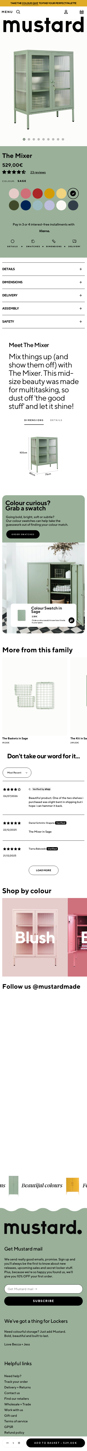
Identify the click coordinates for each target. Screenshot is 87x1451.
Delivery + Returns (17, 1387)
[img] (12, 789)
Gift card (10, 1415)
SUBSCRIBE (43, 1301)
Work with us (13, 1410)
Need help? (12, 1376)
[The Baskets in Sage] (34, 696)
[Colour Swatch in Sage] (21, 613)
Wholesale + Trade (17, 1404)
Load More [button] (43, 870)
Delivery (10, 295)
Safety (8, 321)
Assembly (10, 308)
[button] (14, 172)
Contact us (12, 1393)
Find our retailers (16, 1399)
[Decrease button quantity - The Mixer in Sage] (6, 1442)
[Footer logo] (43, 1227)
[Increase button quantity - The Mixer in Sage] (19, 1442)
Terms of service (16, 1421)
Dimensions (12, 282)
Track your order (16, 1382)
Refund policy (14, 1432)
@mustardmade (56, 986)
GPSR (8, 1427)
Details (8, 269)
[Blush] (35, 937)
